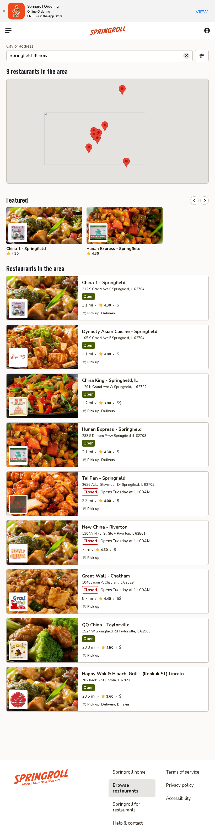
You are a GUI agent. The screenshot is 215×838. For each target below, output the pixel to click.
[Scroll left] (194, 200)
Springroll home (129, 772)
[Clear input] (186, 55)
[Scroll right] (204, 200)
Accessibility (178, 798)
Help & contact (128, 823)
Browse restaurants (125, 788)
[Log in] (207, 30)
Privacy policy (180, 785)
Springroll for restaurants (126, 807)
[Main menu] (8, 30)
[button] (97, 139)
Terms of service (182, 772)
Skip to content (107, 17)
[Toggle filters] (202, 55)
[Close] (4, 11)
